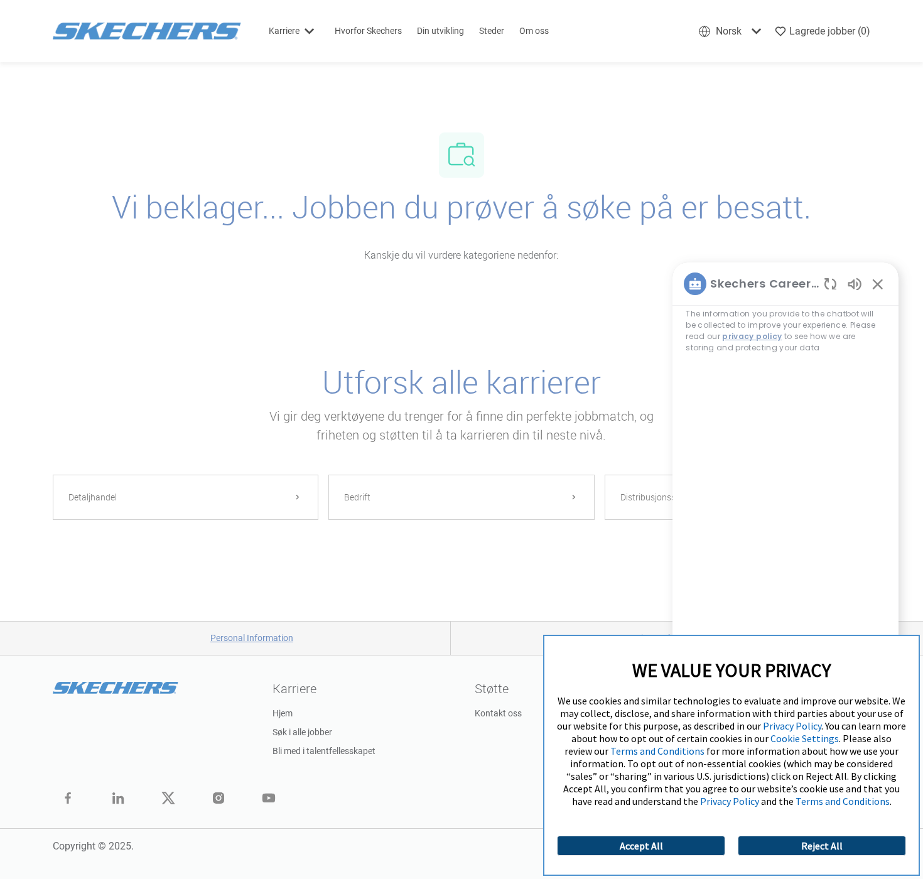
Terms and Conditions (657, 751)
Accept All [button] (641, 845)
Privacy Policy (792, 726)
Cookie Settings (804, 738)
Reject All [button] (822, 845)
